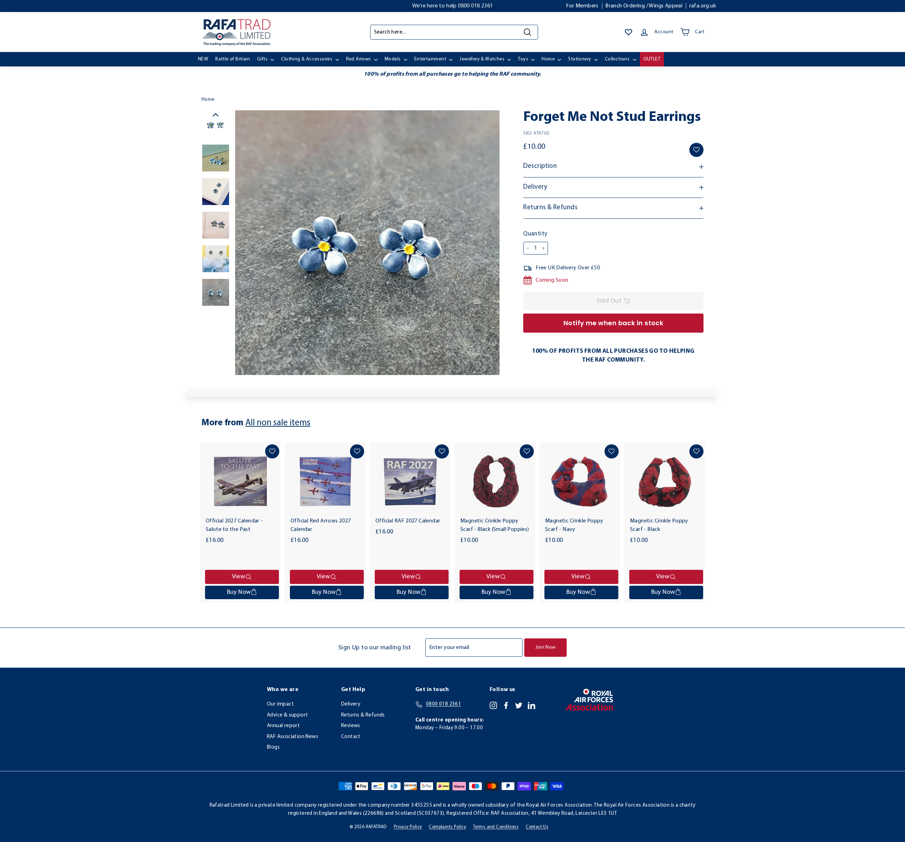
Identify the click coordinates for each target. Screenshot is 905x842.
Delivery (350, 704)
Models (393, 59)
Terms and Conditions (496, 827)
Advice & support (287, 715)
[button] (696, 150)
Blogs (273, 747)
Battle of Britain (232, 59)
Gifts (263, 59)
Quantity (535, 234)
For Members (582, 6)
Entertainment (431, 59)
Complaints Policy (447, 827)
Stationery (580, 59)
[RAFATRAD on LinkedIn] (531, 705)
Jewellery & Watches (483, 59)
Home (549, 59)
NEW (203, 59)
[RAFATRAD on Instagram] (493, 705)
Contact (351, 736)
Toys (523, 59)
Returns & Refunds (363, 715)
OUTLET (651, 59)
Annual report (283, 726)
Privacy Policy (408, 827)
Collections (618, 59)
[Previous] (216, 116)
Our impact (280, 704)
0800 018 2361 (475, 6)
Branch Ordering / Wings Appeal (643, 6)
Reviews (350, 726)
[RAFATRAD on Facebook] (506, 705)
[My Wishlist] (628, 32)
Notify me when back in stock (614, 322)
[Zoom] (367, 242)
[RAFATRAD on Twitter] (518, 705)
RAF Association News (292, 736)
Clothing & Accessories (307, 59)
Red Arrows (359, 59)
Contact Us (537, 827)
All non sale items (277, 423)
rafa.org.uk (702, 6)
